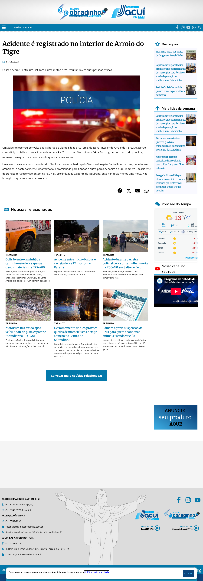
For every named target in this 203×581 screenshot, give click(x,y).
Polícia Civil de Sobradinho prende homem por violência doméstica (170, 91)
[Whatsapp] (194, 27)
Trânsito (11, 254)
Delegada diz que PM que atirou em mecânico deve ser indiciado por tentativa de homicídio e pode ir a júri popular (170, 183)
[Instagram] (183, 27)
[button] (3, 27)
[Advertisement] (176, 356)
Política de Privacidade (96, 572)
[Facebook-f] (177, 27)
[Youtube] (188, 27)
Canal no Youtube (22, 27)
